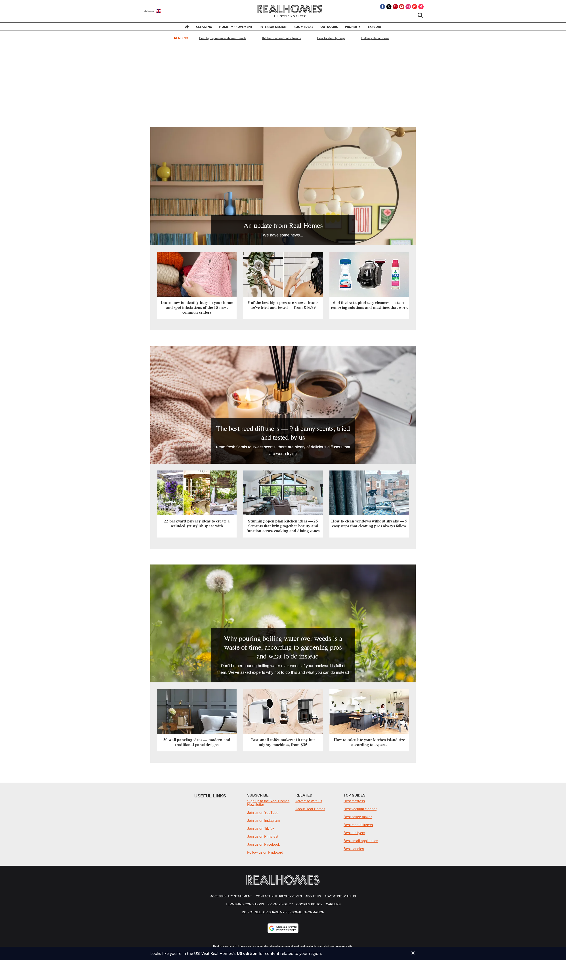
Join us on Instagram (263, 820)
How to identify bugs (331, 38)
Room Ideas (303, 27)
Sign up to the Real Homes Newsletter (268, 802)
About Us (313, 896)
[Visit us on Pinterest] (395, 6)
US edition (247, 953)
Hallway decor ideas (375, 38)
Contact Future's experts (279, 896)
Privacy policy (280, 904)
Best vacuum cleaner (360, 809)
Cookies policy (309, 904)
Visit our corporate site (338, 946)
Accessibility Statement (231, 896)
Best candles (354, 849)
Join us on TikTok (260, 828)
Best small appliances (361, 841)
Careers (333, 904)
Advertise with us (308, 801)
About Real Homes (310, 809)
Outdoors (329, 27)
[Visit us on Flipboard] (414, 6)
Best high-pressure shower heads (222, 38)
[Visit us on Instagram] (408, 6)
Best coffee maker (358, 817)
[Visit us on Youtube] (401, 6)
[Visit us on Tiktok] (421, 6)
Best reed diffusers (358, 825)
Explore (375, 27)
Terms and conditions (245, 904)
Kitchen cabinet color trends (281, 38)
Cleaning (204, 27)
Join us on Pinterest (262, 836)
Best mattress (354, 801)
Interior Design (273, 27)
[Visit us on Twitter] (389, 6)
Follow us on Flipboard (265, 852)
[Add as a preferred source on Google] (283, 928)
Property (353, 27)
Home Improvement (235, 27)
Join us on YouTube (262, 812)
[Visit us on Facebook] (382, 6)
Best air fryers (354, 833)
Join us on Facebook (263, 844)
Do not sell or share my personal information (283, 912)
